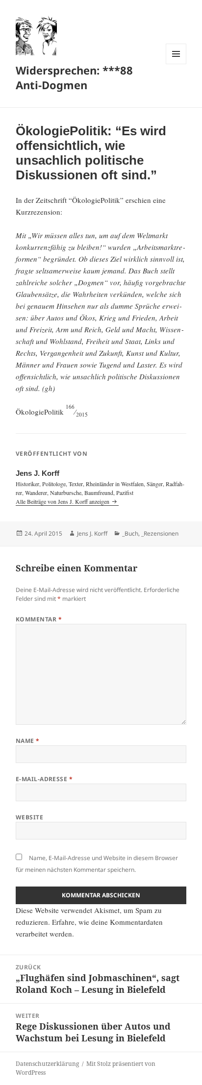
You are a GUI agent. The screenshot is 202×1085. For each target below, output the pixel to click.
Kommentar (39, 619)
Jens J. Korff (92, 533)
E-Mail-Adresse (44, 779)
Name (28, 741)
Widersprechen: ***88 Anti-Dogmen (74, 77)
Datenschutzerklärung (47, 1064)
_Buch (130, 533)
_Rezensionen (159, 533)
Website (29, 817)
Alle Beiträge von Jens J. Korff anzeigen (63, 501)
